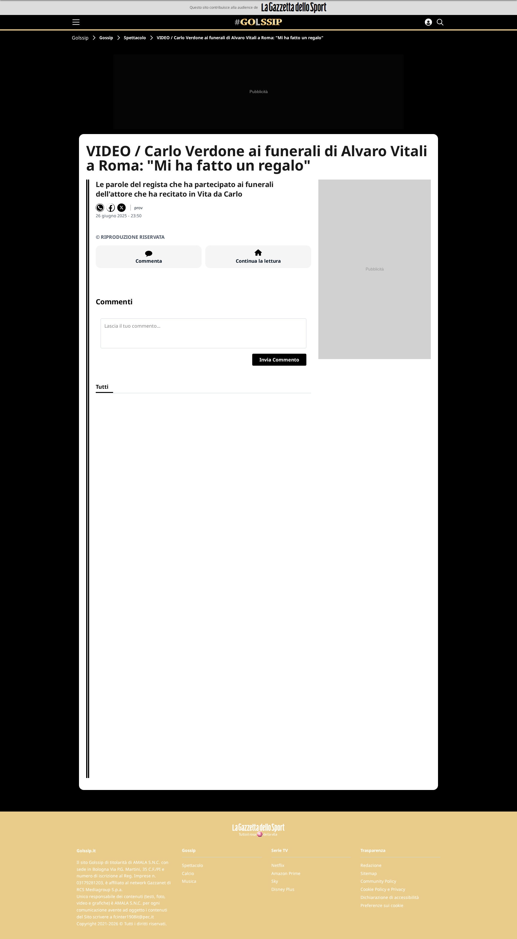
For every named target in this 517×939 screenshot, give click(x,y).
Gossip (106, 37)
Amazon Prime (285, 873)
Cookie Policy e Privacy (383, 889)
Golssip (80, 37)
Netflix (277, 865)
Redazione (371, 865)
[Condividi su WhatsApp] (100, 207)
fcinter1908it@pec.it (133, 917)
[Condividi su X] (121, 207)
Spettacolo (135, 37)
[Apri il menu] (76, 22)
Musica (189, 881)
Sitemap (369, 873)
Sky (274, 881)
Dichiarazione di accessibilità (390, 897)
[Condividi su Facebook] (111, 207)
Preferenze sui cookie (382, 905)
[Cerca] (441, 22)
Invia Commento (279, 359)
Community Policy (378, 881)
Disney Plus (282, 889)
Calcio (188, 873)
